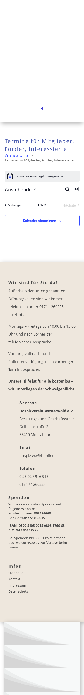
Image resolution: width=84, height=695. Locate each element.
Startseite (15, 573)
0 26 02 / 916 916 (34, 476)
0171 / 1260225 (32, 484)
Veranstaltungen (18, 155)
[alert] (42, 176)
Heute (42, 204)
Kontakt (14, 579)
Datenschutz (18, 591)
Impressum (17, 585)
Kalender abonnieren (39, 220)
